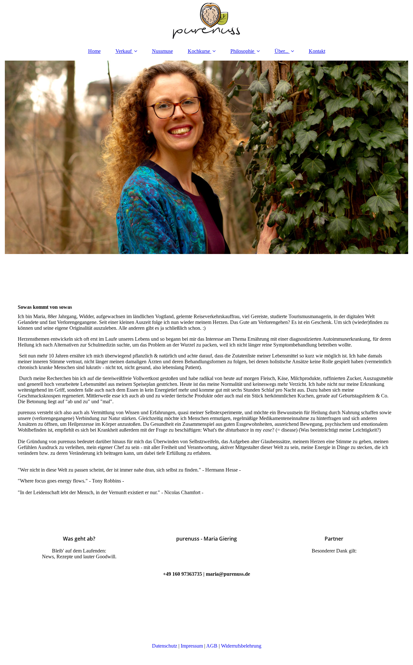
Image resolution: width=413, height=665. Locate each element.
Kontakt (317, 51)
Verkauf (124, 51)
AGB (211, 646)
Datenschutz (164, 646)
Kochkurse (199, 51)
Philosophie (242, 51)
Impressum (192, 646)
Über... (281, 51)
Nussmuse (162, 51)
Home (94, 51)
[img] (206, 21)
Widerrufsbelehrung (241, 646)
